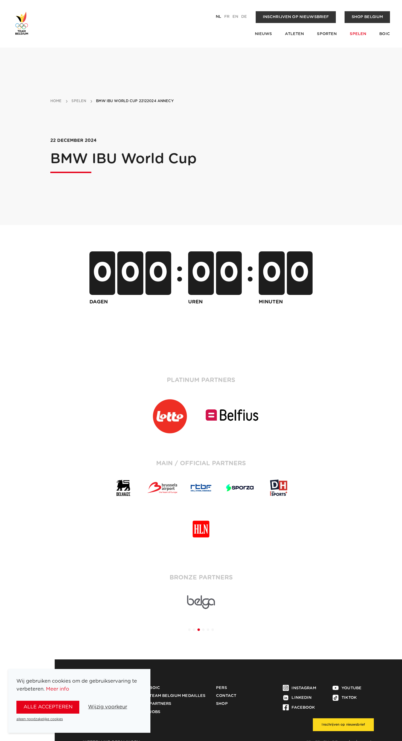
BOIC (384, 34)
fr (226, 17)
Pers (221, 688)
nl (218, 17)
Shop (222, 704)
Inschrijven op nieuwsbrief (296, 17)
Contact (226, 696)
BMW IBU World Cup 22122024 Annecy (134, 101)
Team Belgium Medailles (177, 696)
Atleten (294, 34)
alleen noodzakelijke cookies (39, 719)
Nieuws (263, 34)
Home (56, 101)
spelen (78, 101)
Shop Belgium (367, 17)
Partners (160, 704)
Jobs (154, 712)
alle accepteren (48, 707)
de (244, 17)
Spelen (358, 34)
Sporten (327, 34)
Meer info (57, 689)
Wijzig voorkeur (107, 707)
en (235, 17)
